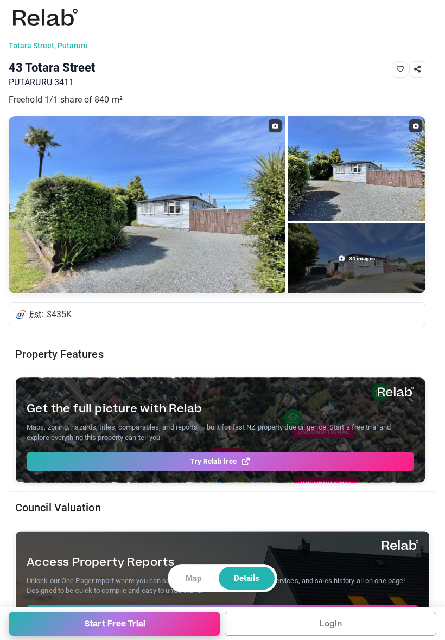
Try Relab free (213, 461)
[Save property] (400, 69)
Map (193, 578)
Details (246, 578)
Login (331, 624)
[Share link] (417, 69)
